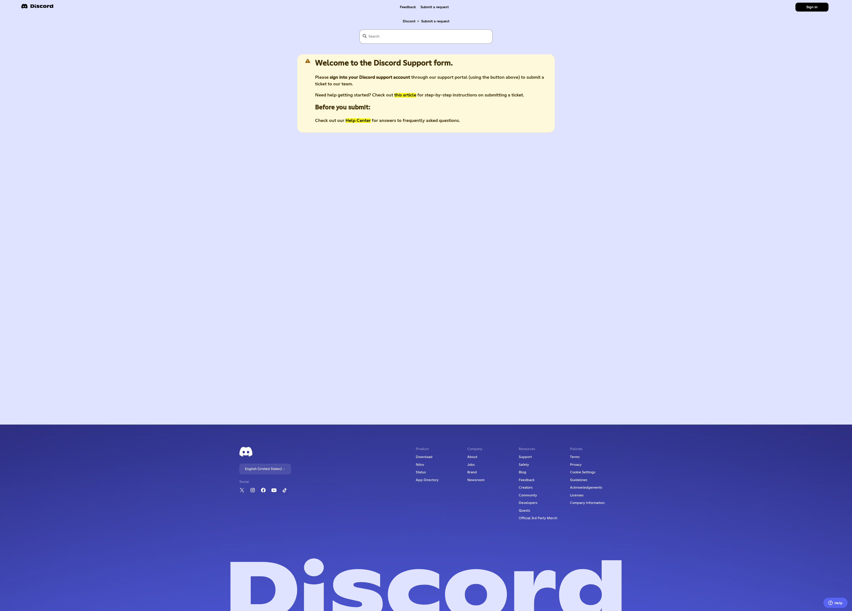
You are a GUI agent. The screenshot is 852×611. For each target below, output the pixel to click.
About (472, 457)
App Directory (427, 480)
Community (528, 495)
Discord (409, 21)
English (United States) (264, 469)
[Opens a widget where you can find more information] (835, 603)
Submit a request (434, 7)
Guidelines (578, 480)
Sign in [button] (812, 7)
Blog (522, 472)
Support (525, 457)
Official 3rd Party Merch (538, 518)
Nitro (420, 464)
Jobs (471, 464)
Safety (524, 464)
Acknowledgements (586, 487)
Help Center (358, 120)
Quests (524, 510)
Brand (472, 472)
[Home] (37, 7)
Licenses (577, 495)
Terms (575, 457)
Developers (528, 503)
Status (421, 472)
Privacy (576, 464)
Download (424, 457)
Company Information (587, 503)
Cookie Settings (582, 472)
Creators (525, 487)
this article (405, 95)
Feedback (408, 7)
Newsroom (476, 480)
